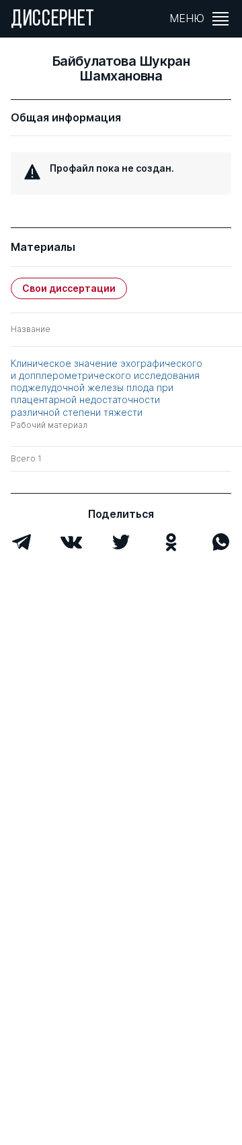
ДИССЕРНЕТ (53, 20)
